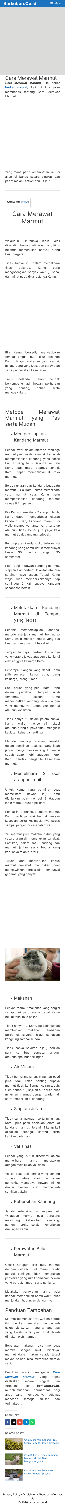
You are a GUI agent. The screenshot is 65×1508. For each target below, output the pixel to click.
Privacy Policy (11, 1494)
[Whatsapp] (32, 1422)
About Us (44, 1494)
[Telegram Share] (26, 1422)
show (24, 201)
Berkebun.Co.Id (19, 3)
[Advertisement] (32, 41)
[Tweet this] (13, 1422)
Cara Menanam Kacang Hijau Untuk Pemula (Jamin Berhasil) (41, 1441)
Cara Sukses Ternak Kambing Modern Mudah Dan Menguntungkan (41, 1458)
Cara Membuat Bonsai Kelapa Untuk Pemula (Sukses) (41, 1472)
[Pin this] (20, 1422)
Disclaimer (29, 1494)
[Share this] (7, 1422)
